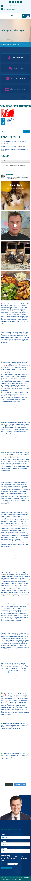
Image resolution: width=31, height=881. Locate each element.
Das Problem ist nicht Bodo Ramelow (10, 121)
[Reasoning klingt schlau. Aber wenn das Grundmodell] (15, 436)
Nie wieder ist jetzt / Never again (8, 146)
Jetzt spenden (24, 16)
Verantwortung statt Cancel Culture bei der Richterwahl (13, 149)
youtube (21, 2)
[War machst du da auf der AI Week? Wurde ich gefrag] (15, 677)
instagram (10, 2)
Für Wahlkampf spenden (18, 89)
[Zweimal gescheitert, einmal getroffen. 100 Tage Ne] (15, 586)
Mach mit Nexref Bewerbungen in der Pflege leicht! (12, 141)
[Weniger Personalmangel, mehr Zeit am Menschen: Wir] (15, 647)
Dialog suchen (18, 68)
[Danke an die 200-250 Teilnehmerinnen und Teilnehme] (15, 737)
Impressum (4, 169)
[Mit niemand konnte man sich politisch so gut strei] (15, 526)
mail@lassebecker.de (9, 9)
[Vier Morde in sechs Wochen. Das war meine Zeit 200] (15, 496)
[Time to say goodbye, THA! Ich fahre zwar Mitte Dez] (15, 617)
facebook (13, 2)
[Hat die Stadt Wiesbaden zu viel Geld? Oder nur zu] (15, 376)
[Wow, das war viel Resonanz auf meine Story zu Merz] (15, 556)
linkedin (15, 2)
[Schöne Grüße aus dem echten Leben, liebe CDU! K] (15, 406)
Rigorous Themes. (11, 877)
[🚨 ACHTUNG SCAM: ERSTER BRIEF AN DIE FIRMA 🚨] (15, 707)
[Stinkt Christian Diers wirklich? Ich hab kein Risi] (15, 346)
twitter (18, 2)
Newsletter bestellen (18, 78)
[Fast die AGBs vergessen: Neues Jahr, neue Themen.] (15, 466)
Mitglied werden (18, 57)
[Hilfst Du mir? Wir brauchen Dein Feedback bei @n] (15, 195)
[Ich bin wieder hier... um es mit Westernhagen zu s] (15, 225)
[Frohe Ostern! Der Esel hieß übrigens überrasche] (15, 255)
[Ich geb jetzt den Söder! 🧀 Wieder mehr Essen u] (15, 285)
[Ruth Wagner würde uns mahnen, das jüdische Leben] (15, 316)
